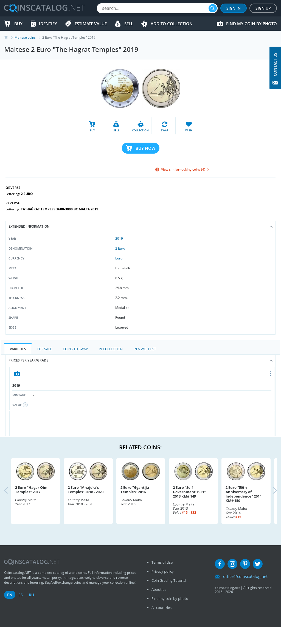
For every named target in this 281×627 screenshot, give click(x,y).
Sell (128, 23)
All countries (161, 607)
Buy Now (145, 148)
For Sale (44, 349)
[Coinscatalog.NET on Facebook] (220, 564)
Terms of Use (162, 562)
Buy (18, 23)
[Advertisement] (143, 423)
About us (158, 589)
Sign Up (263, 8)
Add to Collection (172, 23)
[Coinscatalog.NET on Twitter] (258, 564)
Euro (118, 258)
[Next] (270, 491)
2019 (119, 238)
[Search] (213, 8)
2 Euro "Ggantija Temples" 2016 (134, 489)
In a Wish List (145, 349)
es (20, 594)
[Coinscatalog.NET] (44, 8)
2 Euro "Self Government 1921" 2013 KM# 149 (189, 491)
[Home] (9, 37)
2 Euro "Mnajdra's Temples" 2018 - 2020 (85, 489)
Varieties (18, 349)
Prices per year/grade (28, 360)
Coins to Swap (75, 349)
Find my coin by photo (251, 23)
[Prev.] (10, 491)
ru (31, 594)
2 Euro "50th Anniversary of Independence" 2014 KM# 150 (244, 494)
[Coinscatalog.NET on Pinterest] (245, 564)
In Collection (111, 349)
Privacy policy (162, 571)
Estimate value (91, 23)
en (9, 594)
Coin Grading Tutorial (168, 580)
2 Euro (120, 248)
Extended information (29, 226)
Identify (48, 23)
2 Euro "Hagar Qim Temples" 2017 (31, 489)
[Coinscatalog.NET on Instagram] (232, 564)
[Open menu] (270, 374)
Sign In (233, 8)
